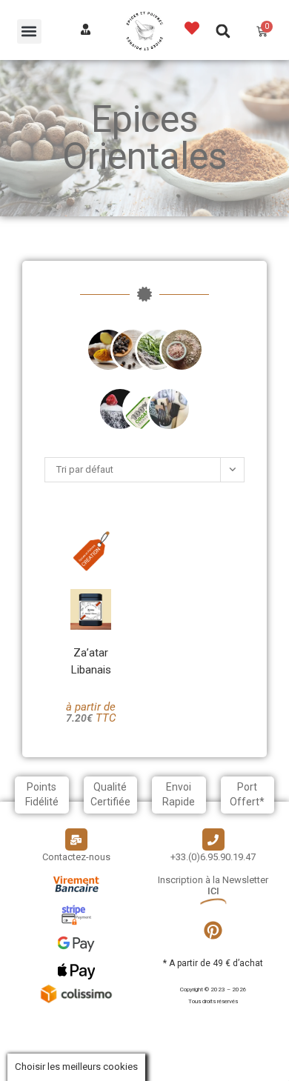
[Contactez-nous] (76, 839)
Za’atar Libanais (91, 661)
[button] (29, 31)
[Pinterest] (213, 930)
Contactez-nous (76, 856)
